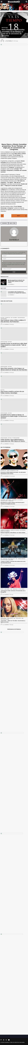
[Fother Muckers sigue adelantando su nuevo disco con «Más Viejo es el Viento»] (14, 430)
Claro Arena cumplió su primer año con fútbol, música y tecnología (12, 392)
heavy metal (8, 499)
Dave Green (10, 559)
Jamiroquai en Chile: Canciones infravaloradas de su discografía (13, 591)
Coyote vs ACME (4, 559)
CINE (16, 558)
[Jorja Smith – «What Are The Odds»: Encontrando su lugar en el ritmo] (14, 607)
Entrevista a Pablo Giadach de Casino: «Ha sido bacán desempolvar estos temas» (13, 473)
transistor (10, 500)
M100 (17, 470)
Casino (8, 470)
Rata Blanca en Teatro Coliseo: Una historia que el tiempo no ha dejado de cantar (12, 503)
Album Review (3, 618)
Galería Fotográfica (14, 530)
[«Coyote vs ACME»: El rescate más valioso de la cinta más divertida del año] (14, 548)
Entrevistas (3, 470)
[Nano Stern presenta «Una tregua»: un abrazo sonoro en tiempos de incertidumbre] (14, 358)
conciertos (7, 317)
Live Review (3, 499)
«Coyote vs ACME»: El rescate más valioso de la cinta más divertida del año (13, 562)
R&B (22, 618)
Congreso (4, 223)
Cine (1, 558)
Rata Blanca (20, 499)
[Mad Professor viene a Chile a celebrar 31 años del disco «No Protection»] (14, 309)
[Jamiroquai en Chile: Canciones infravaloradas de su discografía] (14, 578)
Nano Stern (12, 223)
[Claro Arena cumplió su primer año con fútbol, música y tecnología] (14, 382)
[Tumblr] (6, 1039)
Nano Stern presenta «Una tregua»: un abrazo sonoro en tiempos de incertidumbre (14, 369)
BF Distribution (11, 558)
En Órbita (15, 317)
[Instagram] (3, 1039)
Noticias (5, 27)
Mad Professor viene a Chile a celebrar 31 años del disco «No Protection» (13, 321)
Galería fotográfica (5, 530)
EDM (14, 618)
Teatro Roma (4, 318)
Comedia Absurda (21, 558)
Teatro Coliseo (4, 500)
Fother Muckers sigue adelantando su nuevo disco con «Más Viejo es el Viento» (13, 440)
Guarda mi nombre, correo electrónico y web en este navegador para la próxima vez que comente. (13, 264)
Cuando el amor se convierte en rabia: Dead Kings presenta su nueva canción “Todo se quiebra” (14, 345)
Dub (11, 317)
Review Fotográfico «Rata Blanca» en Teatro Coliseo (13, 532)
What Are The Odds (5, 619)
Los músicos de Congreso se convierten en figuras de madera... (17, 292)
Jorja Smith (18, 618)
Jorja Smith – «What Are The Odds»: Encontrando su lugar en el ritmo (13, 621)
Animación (5, 558)
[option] (4, 6)
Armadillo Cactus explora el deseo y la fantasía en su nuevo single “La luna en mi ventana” (14, 416)
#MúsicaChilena (4, 341)
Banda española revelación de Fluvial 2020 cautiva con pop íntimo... (16, 281)
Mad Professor (21, 317)
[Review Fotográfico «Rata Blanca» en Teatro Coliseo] (14, 519)
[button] (1, 1)
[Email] (9, 1039)
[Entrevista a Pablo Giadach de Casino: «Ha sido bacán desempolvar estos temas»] (14, 459)
